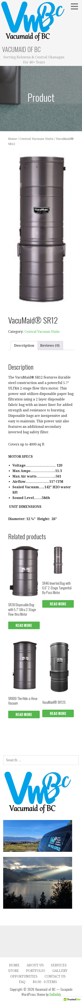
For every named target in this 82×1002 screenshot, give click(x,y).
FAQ (22, 982)
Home (12, 139)
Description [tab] (24, 346)
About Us (35, 965)
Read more (24, 625)
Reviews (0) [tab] (50, 346)
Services (59, 965)
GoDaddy (55, 994)
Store (13, 971)
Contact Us (55, 976)
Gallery (59, 971)
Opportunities (23, 976)
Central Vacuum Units (36, 139)
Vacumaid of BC (21, 49)
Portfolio (35, 971)
